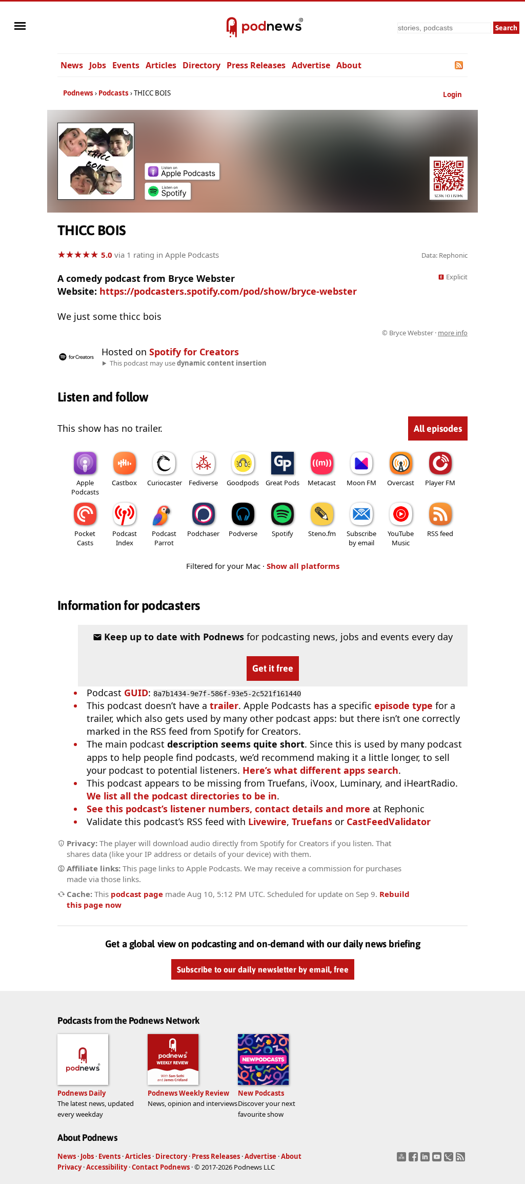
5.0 (106, 255)
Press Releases (256, 65)
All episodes (438, 428)
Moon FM (361, 482)
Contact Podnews (161, 1167)
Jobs (97, 65)
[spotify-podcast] (168, 196)
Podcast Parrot (164, 538)
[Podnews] (231, 28)
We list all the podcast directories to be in (182, 796)
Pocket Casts (84, 538)
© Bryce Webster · (425, 332)
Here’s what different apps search (320, 770)
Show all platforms (303, 566)
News (71, 65)
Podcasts (113, 93)
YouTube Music (401, 538)
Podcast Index (124, 538)
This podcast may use (188, 363)
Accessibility (106, 1167)
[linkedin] (426, 1159)
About (348, 65)
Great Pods (282, 482)
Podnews (78, 93)
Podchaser (203, 533)
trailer (224, 705)
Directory (201, 65)
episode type (403, 705)
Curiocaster (164, 482)
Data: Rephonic (444, 255)
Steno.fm (322, 533)
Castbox (124, 482)
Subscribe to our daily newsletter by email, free (263, 969)
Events (125, 65)
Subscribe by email (361, 538)
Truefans (312, 821)
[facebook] (414, 1159)
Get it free (272, 668)
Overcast (400, 482)
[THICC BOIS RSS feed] (460, 65)
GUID (136, 692)
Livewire (267, 821)
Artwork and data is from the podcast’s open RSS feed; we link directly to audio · (305, 332)
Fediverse (203, 482)
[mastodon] (403, 1159)
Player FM (440, 482)
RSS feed (440, 533)
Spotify (282, 533)
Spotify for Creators (194, 352)
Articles (161, 65)
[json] (450, 1159)
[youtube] (438, 1159)
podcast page (137, 894)
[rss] (462, 1159)
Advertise (311, 65)
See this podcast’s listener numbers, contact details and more (228, 809)
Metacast (322, 482)
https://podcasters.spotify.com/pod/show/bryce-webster (228, 291)
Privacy (69, 1167)
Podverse (243, 533)
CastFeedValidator (389, 821)
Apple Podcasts (85, 487)
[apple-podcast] (182, 176)
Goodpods (243, 482)
